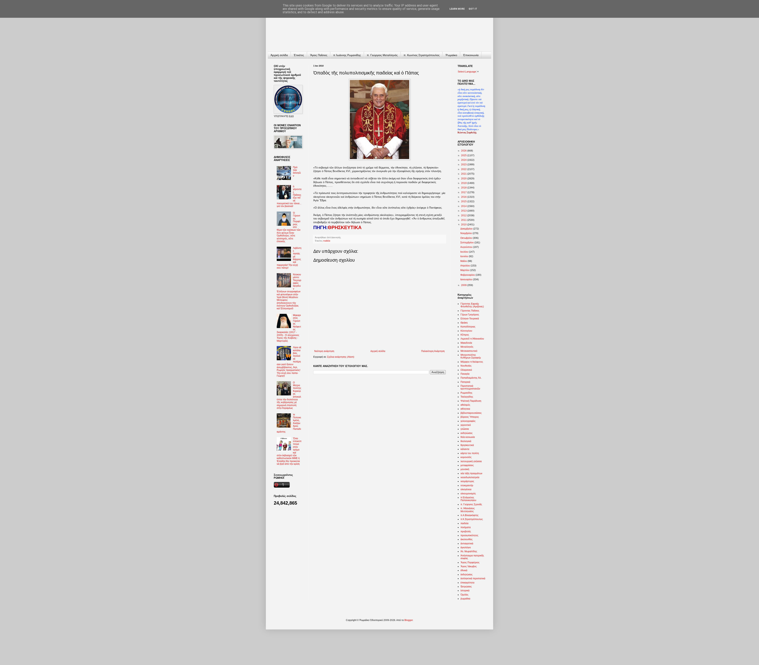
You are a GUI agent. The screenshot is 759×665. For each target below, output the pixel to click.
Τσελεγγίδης (467, 396)
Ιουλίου (464, 251)
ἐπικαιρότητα (467, 582)
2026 (464, 150)
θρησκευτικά (467, 445)
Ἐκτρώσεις (466, 586)
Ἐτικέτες (299, 55)
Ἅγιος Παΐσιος (318, 55)
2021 (464, 173)
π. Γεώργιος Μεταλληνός (382, 55)
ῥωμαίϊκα (465, 598)
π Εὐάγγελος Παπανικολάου (468, 499)
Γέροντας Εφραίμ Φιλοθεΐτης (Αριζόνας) (472, 305)
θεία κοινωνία (468, 437)
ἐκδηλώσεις (467, 574)
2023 (464, 164)
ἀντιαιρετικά (467, 543)
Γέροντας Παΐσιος (470, 310)
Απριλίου (465, 265)
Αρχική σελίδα (377, 351)
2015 (464, 201)
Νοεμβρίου (466, 233)
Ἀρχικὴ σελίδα (279, 55)
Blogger (408, 620)
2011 (464, 220)
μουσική (465, 469)
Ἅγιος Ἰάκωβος (469, 566)
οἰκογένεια (466, 489)
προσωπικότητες (469, 535)
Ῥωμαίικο (451, 55)
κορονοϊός (466, 457)
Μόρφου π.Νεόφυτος (472, 361)
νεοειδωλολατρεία (470, 477)
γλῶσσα (465, 429)
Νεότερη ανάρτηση (324, 351)
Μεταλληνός (467, 346)
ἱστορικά (465, 590)
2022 (464, 169)
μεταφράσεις (467, 465)
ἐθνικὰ (464, 570)
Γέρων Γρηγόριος (470, 314)
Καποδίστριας (468, 326)
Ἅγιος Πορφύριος (470, 562)
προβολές (466, 531)
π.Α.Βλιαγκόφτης (470, 515)
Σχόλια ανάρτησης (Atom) (340, 357)
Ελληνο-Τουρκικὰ (470, 318)
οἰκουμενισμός (468, 493)
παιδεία (326, 241)
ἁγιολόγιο (466, 547)
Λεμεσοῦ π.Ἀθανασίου (472, 338)
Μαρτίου (465, 270)
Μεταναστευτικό (469, 351)
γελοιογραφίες (468, 421)
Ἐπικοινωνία (471, 55)
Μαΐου (464, 261)
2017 (464, 192)
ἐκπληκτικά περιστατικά (473, 578)
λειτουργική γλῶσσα (471, 461)
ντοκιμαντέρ (467, 485)
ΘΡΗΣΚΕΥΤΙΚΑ (345, 227)
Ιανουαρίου (466, 279)
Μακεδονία (466, 342)
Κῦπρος (465, 334)
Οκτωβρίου (466, 238)
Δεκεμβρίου (466, 228)
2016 (464, 197)
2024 (464, 160)
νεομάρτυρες (467, 481)
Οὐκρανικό (466, 370)
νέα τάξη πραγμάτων (471, 473)
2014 (464, 206)
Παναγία (465, 373)
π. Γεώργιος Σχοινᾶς (471, 504)
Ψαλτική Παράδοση (471, 401)
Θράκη (464, 322)
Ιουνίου (464, 256)
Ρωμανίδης (466, 392)
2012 (464, 215)
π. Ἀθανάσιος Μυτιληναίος (468, 510)
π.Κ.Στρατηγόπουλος (472, 519)
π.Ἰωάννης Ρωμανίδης (347, 55)
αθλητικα (465, 408)
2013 (464, 210)
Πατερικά (465, 382)
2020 (464, 178)
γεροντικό (466, 425)
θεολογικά (466, 441)
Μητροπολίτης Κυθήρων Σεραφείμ (471, 356)
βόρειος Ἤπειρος (470, 417)
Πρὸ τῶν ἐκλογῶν (297, 171)
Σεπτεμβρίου (467, 242)
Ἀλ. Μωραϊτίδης (469, 551)
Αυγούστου (466, 247)
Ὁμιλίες (464, 594)
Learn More (457, 9)
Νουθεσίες (466, 365)
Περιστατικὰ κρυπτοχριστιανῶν (470, 387)
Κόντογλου (466, 330)
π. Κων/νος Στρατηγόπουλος (422, 55)
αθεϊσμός (465, 405)
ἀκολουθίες (467, 539)
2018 (464, 187)
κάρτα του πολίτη (470, 453)
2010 (464, 224)
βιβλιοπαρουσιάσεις (471, 413)
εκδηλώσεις (467, 433)
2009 (464, 285)
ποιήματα (466, 527)
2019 (464, 183)
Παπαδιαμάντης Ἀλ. (471, 377)
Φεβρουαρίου (468, 275)
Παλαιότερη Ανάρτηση (433, 351)
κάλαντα (465, 449)
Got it (473, 9)
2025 (464, 155)
